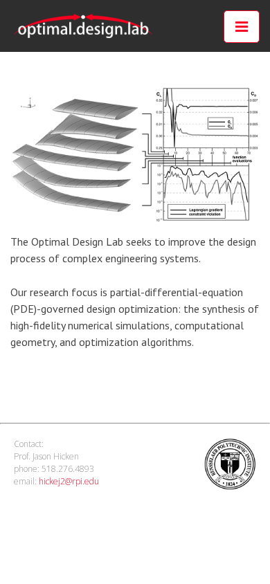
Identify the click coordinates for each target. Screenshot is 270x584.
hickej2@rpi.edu (69, 481)
